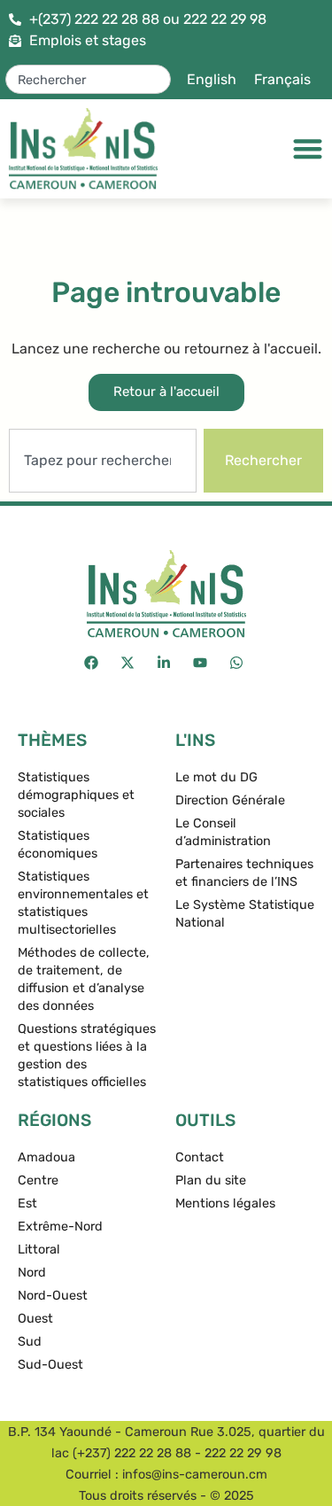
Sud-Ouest (50, 1364)
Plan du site (210, 1180)
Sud (30, 1341)
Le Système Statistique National (244, 913)
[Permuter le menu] (307, 148)
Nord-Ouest (53, 1295)
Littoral (39, 1249)
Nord (32, 1272)
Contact (199, 1157)
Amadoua (46, 1157)
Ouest (35, 1318)
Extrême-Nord (60, 1226)
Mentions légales (225, 1203)
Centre (38, 1180)
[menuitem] (211, 79)
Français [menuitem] (282, 79)
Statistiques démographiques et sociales (76, 795)
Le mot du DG (216, 777)
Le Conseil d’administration (223, 832)
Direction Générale (230, 800)
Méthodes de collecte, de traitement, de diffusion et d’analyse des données (84, 979)
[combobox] (88, 79)
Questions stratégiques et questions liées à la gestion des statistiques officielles (87, 1055)
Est (27, 1203)
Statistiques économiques (57, 844)
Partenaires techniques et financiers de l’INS (244, 873)
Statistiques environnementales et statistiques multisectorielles (83, 903)
